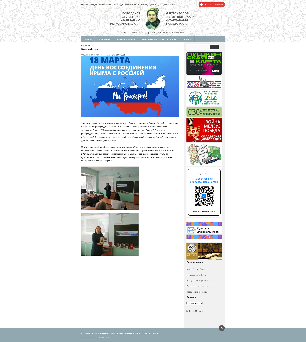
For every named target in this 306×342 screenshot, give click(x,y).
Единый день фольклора (197, 286)
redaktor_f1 (108, 55)
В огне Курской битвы (195, 269)
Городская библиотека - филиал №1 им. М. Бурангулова (125, 18)
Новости (86, 45)
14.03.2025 (120, 55)
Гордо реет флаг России (197, 275)
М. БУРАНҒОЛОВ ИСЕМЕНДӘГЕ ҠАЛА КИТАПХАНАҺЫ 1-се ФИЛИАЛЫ (180, 18)
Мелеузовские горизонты (197, 280)
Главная (88, 39)
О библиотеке (104, 39)
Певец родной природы (196, 292)
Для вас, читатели (126, 39)
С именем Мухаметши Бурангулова (159, 39)
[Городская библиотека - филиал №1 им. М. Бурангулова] (153, 18)
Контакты (187, 39)
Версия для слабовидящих (213, 4)
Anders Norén (105, 337)
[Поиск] (214, 47)
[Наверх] (222, 328)
